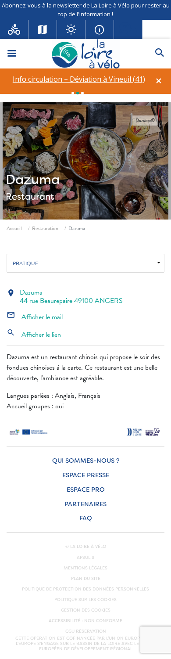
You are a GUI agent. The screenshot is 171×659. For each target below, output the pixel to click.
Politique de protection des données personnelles (85, 589)
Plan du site (85, 578)
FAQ (85, 518)
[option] (78, 79)
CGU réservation (85, 631)
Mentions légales (85, 568)
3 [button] (82, 93)
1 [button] (72, 93)
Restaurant (30, 196)
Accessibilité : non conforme (85, 620)
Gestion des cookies (85, 610)
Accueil (14, 228)
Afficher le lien (34, 334)
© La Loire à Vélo (85, 546)
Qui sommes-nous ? (85, 461)
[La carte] (42, 29)
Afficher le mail (35, 317)
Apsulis (85, 557)
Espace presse (85, 475)
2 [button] (77, 93)
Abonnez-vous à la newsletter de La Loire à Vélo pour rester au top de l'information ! (86, 9)
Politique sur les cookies (85, 599)
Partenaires (85, 504)
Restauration (45, 228)
